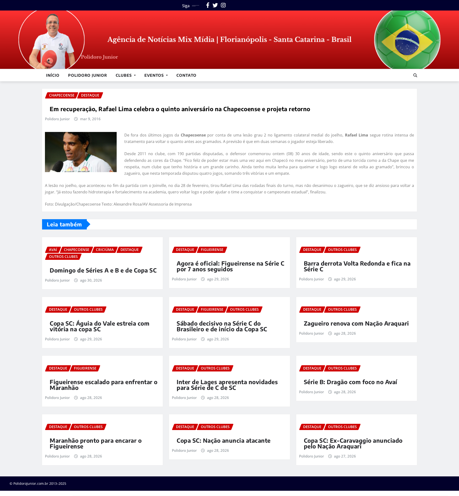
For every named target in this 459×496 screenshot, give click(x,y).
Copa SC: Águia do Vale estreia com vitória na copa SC (99, 326)
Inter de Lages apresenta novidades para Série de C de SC (227, 384)
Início (53, 75)
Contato (186, 75)
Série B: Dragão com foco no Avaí (350, 381)
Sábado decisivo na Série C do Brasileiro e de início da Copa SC (222, 326)
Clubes (124, 75)
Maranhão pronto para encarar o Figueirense (96, 443)
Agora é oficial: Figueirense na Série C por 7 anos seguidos (230, 266)
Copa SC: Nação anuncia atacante (224, 440)
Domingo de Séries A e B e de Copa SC (103, 270)
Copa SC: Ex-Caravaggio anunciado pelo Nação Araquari (353, 443)
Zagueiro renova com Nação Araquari (356, 323)
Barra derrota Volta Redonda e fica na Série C (357, 266)
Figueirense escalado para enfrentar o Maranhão (104, 384)
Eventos (154, 75)
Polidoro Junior (87, 75)
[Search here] (415, 75)
